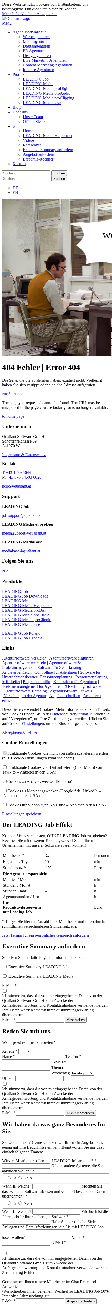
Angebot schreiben (64, 696)
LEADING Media (38, 84)
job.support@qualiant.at (21, 515)
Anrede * (9, 1051)
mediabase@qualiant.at (21, 551)
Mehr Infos (11, 14)
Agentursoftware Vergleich (24, 658)
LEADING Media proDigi (45, 88)
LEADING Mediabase (42, 102)
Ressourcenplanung (56, 677)
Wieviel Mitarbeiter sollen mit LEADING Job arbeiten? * (49, 1161)
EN (15, 192)
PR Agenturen (34, 51)
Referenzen (32, 145)
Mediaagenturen (36, 41)
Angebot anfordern (38, 154)
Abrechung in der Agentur (24, 696)
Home (28, 131)
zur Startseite (12, 394)
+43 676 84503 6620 (24, 477)
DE (15, 188)
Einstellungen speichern (21, 814)
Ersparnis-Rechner (38, 159)
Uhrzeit (8, 1078)
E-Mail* (9, 1019)
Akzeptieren (46, 14)
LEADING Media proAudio (46, 93)
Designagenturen (37, 55)
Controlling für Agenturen (55, 672)
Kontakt (19, 164)
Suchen (59, 173)
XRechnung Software (83, 686)
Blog (17, 107)
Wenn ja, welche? (16, 1186)
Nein (28, 1178)
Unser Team (33, 116)
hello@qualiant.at (16, 486)
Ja (14, 1178)
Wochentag (60, 1073)
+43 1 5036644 (18, 472)
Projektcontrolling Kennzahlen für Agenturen (60, 681)
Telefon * (73, 1056)
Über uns (20, 112)
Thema (57, 1067)
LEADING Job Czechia (22, 638)
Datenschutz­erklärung (70, 714)
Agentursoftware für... (31, 32)
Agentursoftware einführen (71, 658)
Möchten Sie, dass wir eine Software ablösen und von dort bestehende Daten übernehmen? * (53, 1191)
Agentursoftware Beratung (25, 691)
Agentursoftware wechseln (24, 663)
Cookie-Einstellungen (26, 723)
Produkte (20, 74)
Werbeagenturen (36, 37)
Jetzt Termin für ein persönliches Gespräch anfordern (45, 935)
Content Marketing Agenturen (47, 65)
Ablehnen (28, 14)
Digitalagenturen (36, 46)
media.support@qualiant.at (24, 533)
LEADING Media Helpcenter (47, 135)
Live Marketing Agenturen (45, 60)
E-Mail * (9, 985)
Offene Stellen (35, 121)
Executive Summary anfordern (48, 149)
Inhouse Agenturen (38, 69)
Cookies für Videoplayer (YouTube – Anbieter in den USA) (56, 805)
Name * (8, 1056)
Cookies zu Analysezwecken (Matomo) (39, 781)
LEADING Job (36, 79)
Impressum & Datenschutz (24, 454)
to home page (13, 416)
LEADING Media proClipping (48, 98)
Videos (28, 140)
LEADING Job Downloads (25, 596)
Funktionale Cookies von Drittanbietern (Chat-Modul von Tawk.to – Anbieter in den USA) (52, 769)
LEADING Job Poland (21, 633)
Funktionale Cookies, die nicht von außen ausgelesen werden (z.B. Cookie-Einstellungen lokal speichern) (55, 755)
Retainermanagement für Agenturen (32, 686)
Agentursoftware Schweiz (71, 691)
